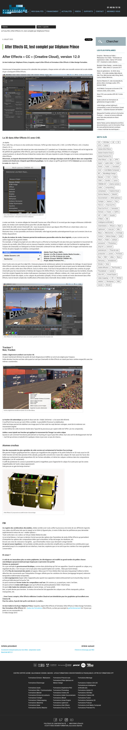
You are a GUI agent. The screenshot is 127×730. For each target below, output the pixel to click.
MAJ (118, 229)
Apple (100, 163)
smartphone (112, 261)
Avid (99, 170)
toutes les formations (34, 608)
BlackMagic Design (109, 173)
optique (114, 240)
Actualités (67, 11)
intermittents (102, 226)
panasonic (101, 243)
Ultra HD (101, 274)
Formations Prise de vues (61, 678)
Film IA (100, 205)
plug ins (100, 247)
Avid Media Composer (111, 170)
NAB (120, 236)
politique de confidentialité (55, 723)
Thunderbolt (102, 271)
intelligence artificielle (105, 222)
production (101, 254)
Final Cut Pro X (103, 208)
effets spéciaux (116, 198)
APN (116, 160)
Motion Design (111, 236)
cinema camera (114, 184)
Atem (118, 163)
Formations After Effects (61, 705)
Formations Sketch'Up (35, 703)
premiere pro (102, 250)
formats (100, 212)
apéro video (109, 163)
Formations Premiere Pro (86, 708)
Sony (107, 264)
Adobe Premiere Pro (104, 156)
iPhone (112, 226)
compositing (109, 187)
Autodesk (115, 167)
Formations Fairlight (35, 698)
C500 (100, 180)
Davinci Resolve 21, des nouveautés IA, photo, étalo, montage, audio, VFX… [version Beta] (110, 83)
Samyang (101, 261)
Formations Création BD (86, 695)
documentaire (102, 198)
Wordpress (110, 281)
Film (116, 201)
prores (111, 254)
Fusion (109, 212)
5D (118, 142)
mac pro (111, 229)
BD (99, 173)
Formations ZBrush (59, 698)
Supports (88, 11)
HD (99, 215)
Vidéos (78, 11)
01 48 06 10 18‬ (113, 7)
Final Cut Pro (110, 205)
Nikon (100, 240)
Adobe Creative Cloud (105, 153)
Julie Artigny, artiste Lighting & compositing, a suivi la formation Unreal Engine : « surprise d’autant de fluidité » (110, 107)
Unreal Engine (111, 274)
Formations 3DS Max (85, 693)
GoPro (116, 212)
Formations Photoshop (61, 690)
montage (119, 233)
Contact (100, 11)
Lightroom (101, 229)
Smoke (100, 264)
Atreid (100, 167)
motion (100, 236)
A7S (99, 146)
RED (105, 257)
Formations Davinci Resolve (37, 708)
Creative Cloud (114, 191)
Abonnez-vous (113, 11)
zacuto (100, 285)
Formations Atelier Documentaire (64, 695)
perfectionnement (74, 608)
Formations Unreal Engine (62, 700)
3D (99, 142)
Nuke (107, 240)
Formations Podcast (85, 703)
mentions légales (76, 723)
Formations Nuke (34, 705)
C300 (115, 177)
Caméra (107, 180)
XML (118, 281)
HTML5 (100, 219)
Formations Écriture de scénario (39, 695)
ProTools (119, 254)
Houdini (112, 215)
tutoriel (112, 271)
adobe (106, 146)
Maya (100, 233)
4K (113, 142)
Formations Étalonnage (36, 683)
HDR (104, 215)
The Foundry (116, 267)
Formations (21, 11)
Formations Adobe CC (85, 690)
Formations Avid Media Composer (89, 705)
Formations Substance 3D (86, 700)
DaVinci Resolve (103, 194)
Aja (111, 160)
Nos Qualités (37, 11)
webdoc (100, 281)
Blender (100, 177)
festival (109, 201)
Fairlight (101, 201)
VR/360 (119, 278)
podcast (109, 247)
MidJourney (109, 233)
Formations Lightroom (60, 703)
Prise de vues (114, 250)
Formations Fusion (84, 698)
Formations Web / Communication (40, 690)
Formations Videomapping (37, 700)
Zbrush (108, 285)
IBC (107, 219)
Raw (99, 257)
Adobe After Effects (104, 149)
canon (115, 180)
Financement (53, 11)
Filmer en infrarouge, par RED (84, 650)
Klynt (119, 226)
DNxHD (114, 194)
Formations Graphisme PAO (62, 688)
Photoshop (112, 243)
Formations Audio (34, 688)
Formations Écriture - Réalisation (39, 678)
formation (114, 208)
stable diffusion (103, 267)
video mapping (103, 278)
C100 (108, 177)
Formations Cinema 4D (61, 693)
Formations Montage (85, 678)
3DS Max (106, 142)
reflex (112, 257)
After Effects (102, 160)
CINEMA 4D (102, 184)
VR (112, 278)
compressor (102, 191)
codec (100, 187)
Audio (107, 167)
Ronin (119, 257)
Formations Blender (35, 693)
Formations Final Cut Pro (61, 708)
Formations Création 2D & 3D (88, 683)
